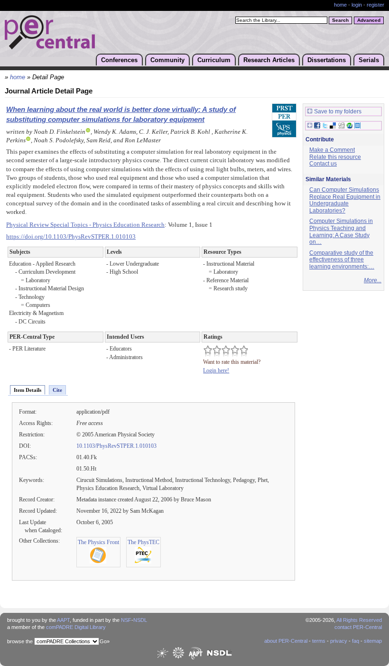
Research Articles (269, 60)
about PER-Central (285, 641)
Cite (57, 390)
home (340, 5)
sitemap (373, 641)
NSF (126, 620)
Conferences (119, 60)
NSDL (140, 620)
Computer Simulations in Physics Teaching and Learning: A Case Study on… (341, 231)
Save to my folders (337, 111)
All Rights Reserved (359, 620)
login (357, 5)
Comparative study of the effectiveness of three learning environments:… (341, 260)
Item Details (27, 390)
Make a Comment (332, 150)
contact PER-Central (358, 627)
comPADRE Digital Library (76, 627)
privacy (338, 641)
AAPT (63, 620)
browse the (20, 641)
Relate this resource (335, 157)
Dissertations (326, 60)
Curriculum (214, 60)
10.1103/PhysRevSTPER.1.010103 (116, 446)
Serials (369, 60)
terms (318, 641)
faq (355, 641)
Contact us (323, 163)
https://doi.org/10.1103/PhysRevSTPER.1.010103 (71, 236)
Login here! (216, 370)
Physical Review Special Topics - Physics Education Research (85, 225)
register (375, 5)
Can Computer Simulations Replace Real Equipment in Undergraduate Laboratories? (344, 200)
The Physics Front (98, 542)
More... (372, 280)
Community (167, 60)
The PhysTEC (143, 542)
